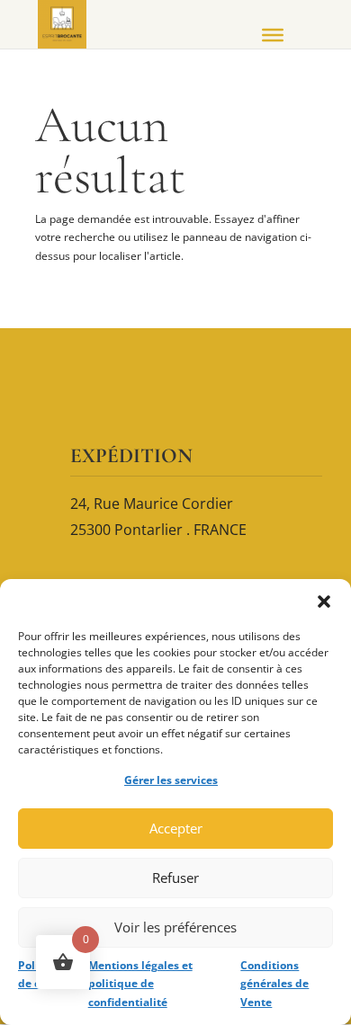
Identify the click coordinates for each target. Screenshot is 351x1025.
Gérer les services (171, 780)
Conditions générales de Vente (274, 984)
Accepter (175, 828)
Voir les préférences (175, 927)
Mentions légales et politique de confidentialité (140, 984)
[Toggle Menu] (273, 35)
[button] (324, 602)
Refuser (175, 878)
